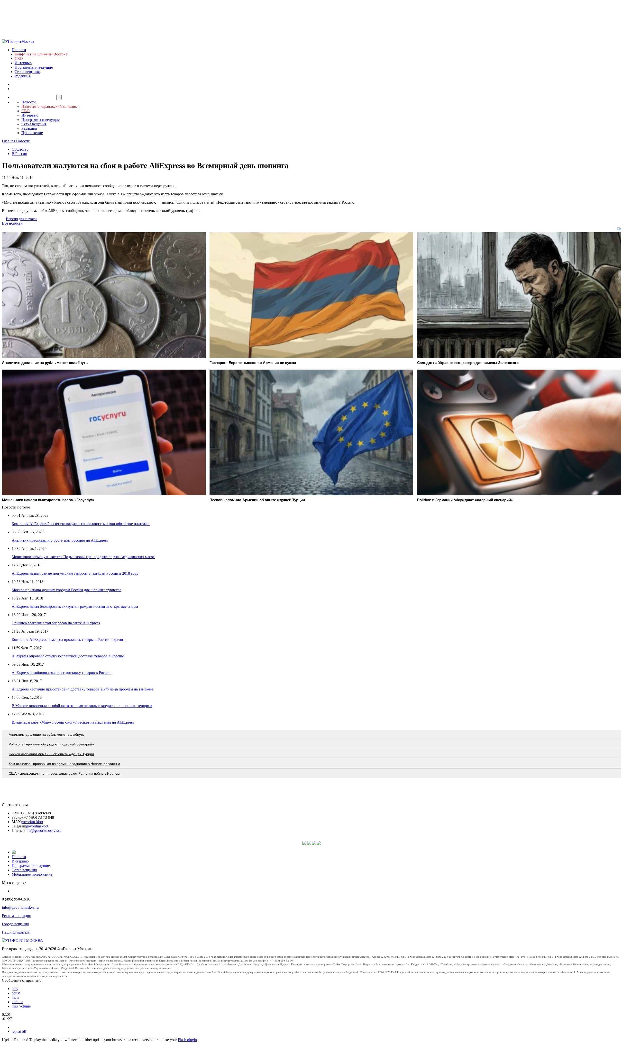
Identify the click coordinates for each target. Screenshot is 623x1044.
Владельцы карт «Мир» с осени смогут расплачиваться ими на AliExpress (73, 722)
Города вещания (15, 924)
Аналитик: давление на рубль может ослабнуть (46, 734)
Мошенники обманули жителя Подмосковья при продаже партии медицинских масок (83, 557)
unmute (17, 1002)
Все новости (12, 223)
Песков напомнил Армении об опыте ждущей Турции (51, 754)
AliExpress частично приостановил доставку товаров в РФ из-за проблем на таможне (82, 689)
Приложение (32, 133)
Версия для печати (21, 219)
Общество (20, 149)
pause (16, 993)
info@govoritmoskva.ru (43, 830)
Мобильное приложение (32, 874)
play (15, 989)
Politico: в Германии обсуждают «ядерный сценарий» (51, 744)
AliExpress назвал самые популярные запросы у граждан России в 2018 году (75, 573)
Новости (19, 50)
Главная (8, 141)
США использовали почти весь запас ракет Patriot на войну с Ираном (64, 773)
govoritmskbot (32, 822)
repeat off (19, 1031)
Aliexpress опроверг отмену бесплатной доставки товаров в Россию (68, 656)
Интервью (23, 63)
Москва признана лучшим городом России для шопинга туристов (66, 590)
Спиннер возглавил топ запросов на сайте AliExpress (56, 623)
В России (19, 154)
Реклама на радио (16, 916)
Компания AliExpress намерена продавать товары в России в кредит (68, 639)
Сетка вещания (27, 72)
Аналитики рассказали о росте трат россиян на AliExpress (60, 540)
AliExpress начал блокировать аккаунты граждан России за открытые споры (75, 606)
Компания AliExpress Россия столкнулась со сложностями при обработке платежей (81, 524)
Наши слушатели (16, 932)
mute (15, 997)
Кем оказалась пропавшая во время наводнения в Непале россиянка (64, 764)
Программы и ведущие (34, 67)
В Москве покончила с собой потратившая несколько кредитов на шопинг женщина (82, 706)
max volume (21, 1006)
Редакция (22, 76)
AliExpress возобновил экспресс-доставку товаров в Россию (61, 673)
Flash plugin (187, 1040)
